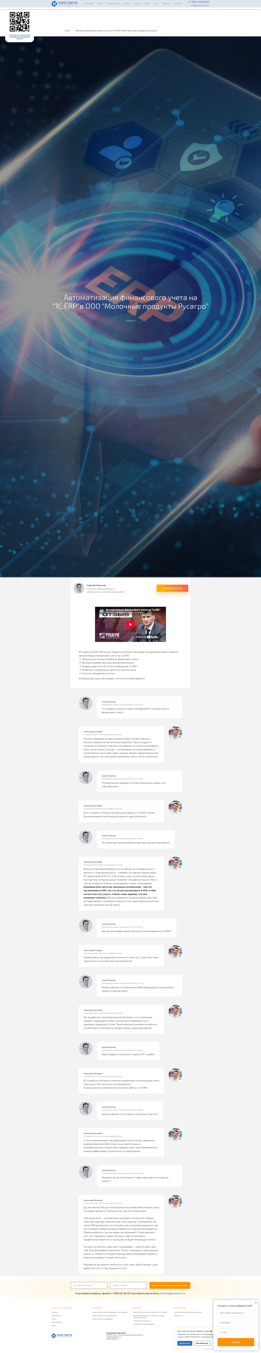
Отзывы (137, 4)
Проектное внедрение (142, 1321)
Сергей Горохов (96, 585)
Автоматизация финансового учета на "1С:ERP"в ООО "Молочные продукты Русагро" (116, 30)
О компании (56, 1315)
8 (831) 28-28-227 (112, 1339)
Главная (55, 1312)
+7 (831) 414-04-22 (198, 2)
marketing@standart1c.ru (172, 1293)
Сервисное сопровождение (144, 1324)
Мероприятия (57, 1322)
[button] (172, 588)
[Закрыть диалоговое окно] (255, 1302)
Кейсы (127, 4)
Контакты (178, 4)
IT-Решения (89, 4)
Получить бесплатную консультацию (170, 1285)
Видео (147, 4)
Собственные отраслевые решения (188, 1312)
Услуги (100, 4)
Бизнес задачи (113, 4)
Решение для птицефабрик (102, 1319)
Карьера (166, 4)
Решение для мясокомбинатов (104, 1315)
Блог (156, 4)
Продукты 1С (178, 1315)
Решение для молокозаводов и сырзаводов (109, 1312)
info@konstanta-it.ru (200, 6)
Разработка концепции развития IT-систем (150, 1312)
